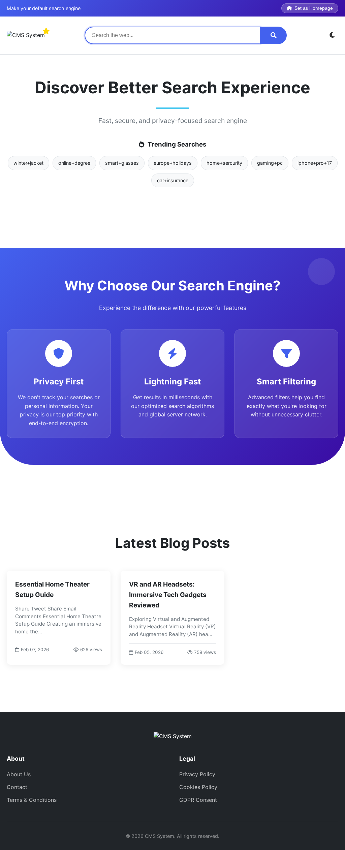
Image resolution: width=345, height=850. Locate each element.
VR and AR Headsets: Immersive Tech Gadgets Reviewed (168, 594)
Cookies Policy (198, 787)
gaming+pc (270, 163)
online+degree (74, 163)
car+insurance (172, 180)
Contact (17, 787)
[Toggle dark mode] (332, 35)
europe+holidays (173, 163)
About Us (19, 774)
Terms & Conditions (32, 799)
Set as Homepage (313, 8)
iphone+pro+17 (314, 163)
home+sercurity (224, 163)
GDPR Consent (198, 799)
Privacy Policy (197, 774)
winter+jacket (28, 163)
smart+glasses (122, 163)
